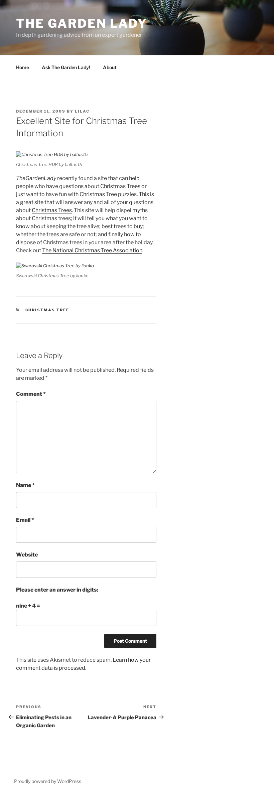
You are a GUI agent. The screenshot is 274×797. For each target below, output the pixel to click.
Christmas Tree (47, 310)
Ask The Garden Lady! (66, 67)
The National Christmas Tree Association (92, 250)
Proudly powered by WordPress (47, 781)
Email (25, 520)
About (110, 67)
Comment (31, 394)
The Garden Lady (81, 23)
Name (25, 485)
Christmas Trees (52, 210)
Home (22, 67)
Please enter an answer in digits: (57, 590)
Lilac (82, 111)
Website (27, 554)
